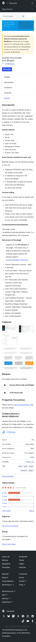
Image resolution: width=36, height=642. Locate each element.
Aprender (5, 574)
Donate (22, 581)
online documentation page (23, 405)
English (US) (30, 462)
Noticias (5, 560)
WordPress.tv (8, 585)
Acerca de (6, 557)
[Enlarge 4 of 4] (31, 349)
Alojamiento (6, 564)
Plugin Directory (7, 9)
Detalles (7, 77)
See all (31, 511)
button (20, 466)
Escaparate (23, 557)
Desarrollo (8, 93)
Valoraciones (9, 82)
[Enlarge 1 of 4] (15, 328)
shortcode (24, 470)
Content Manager (12, 260)
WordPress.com (9, 591)
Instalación (8, 88)
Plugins (21, 564)
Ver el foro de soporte (10, 526)
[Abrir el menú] (33, 3)
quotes (31, 466)
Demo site (24, 260)
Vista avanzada (8, 476)
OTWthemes (9, 64)
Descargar (7, 69)
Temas (21, 560)
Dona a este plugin (9, 544)
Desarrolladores (8, 581)
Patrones (22, 567)
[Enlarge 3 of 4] (15, 337)
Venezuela (10, 611)
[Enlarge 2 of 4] (31, 328)
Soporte (7, 98)
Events (21, 578)
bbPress (6, 598)
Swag (22, 585)
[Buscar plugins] (23, 16)
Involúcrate (23, 574)
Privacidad (6, 567)
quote (25, 466)
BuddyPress (7, 602)
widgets (30, 470)
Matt (5, 595)
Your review (6, 511)
